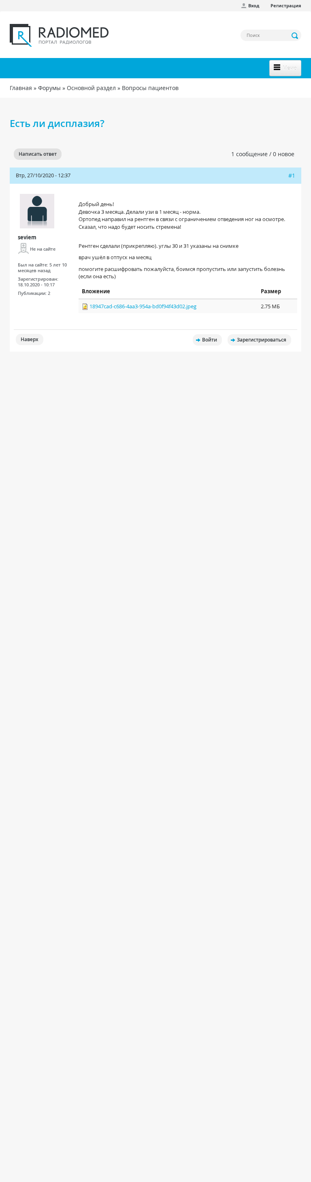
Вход (253, 5)
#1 (291, 175)
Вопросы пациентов (150, 88)
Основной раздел (91, 88)
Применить (295, 36)
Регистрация (286, 5)
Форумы (49, 88)
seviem (27, 237)
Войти (209, 339)
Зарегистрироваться (261, 339)
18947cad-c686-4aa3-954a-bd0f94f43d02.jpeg (142, 306)
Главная (21, 88)
